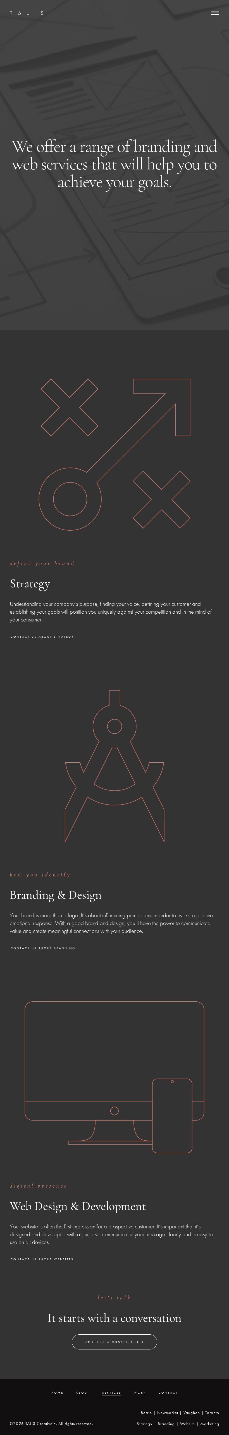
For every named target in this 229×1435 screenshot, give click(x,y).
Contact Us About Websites (42, 1259)
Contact (168, 1392)
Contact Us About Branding (43, 948)
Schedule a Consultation (114, 1342)
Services (111, 1392)
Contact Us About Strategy (42, 637)
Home (57, 1392)
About (83, 1392)
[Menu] (215, 12)
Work (140, 1392)
